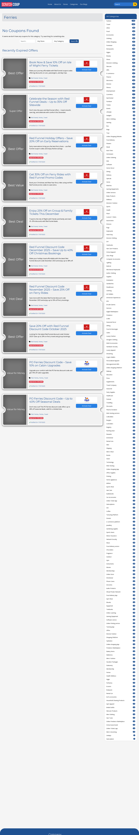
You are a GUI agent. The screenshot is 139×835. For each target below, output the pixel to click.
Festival (120, 399)
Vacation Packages (120, 662)
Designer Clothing (120, 340)
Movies (120, 567)
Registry (120, 427)
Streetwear (120, 578)
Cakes (120, 333)
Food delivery (120, 140)
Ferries (41, 78)
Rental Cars (120, 441)
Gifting (120, 326)
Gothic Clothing (120, 273)
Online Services (120, 192)
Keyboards (120, 231)
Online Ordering (120, 157)
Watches (120, 185)
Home (50, 4)
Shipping (120, 448)
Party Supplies (120, 392)
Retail (120, 147)
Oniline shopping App (120, 644)
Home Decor (120, 168)
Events (120, 108)
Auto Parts (120, 150)
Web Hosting (120, 466)
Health (120, 210)
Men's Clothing (120, 119)
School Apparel (120, 252)
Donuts (120, 518)
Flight (120, 679)
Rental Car (120, 693)
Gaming (120, 122)
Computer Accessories (120, 259)
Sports (120, 206)
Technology (120, 462)
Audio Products (120, 588)
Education (120, 375)
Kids (120, 161)
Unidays (120, 735)
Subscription (120, 739)
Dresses (120, 224)
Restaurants (120, 49)
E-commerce (120, 73)
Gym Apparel (120, 704)
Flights (120, 52)
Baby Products (120, 196)
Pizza (120, 378)
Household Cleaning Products (120, 700)
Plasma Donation (120, 410)
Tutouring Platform (120, 515)
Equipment (120, 606)
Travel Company (120, 385)
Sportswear (120, 98)
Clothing (120, 38)
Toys (120, 133)
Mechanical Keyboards (120, 269)
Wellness (120, 199)
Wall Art (120, 266)
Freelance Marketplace (120, 648)
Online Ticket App (120, 501)
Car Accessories (120, 497)
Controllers (120, 424)
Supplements (120, 382)
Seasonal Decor (120, 322)
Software (120, 164)
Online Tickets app (120, 728)
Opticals (120, 178)
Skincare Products (120, 711)
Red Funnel (34, 78)
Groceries (120, 585)
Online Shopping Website (120, 136)
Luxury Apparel (120, 350)
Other (120, 28)
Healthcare (120, 396)
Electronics (120, 80)
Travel (45, 78)
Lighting (120, 262)
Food (120, 31)
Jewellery (120, 525)
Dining (120, 171)
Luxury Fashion (120, 336)
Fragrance (120, 553)
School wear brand (120, 725)
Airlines (120, 483)
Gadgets (120, 115)
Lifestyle (120, 112)
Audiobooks (120, 494)
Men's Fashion (120, 658)
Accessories (120, 35)
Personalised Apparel (120, 361)
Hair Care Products (120, 248)
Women (120, 84)
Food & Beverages (120, 329)
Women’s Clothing (120, 63)
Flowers (120, 143)
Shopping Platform (120, 637)
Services (120, 308)
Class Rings (120, 255)
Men (120, 445)
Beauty (120, 56)
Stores (65, 4)
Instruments (120, 564)
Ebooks (120, 602)
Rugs (120, 227)
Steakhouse (120, 287)
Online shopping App (120, 469)
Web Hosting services (120, 413)
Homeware (120, 154)
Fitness (120, 87)
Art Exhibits (120, 294)
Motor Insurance (120, 536)
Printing (120, 476)
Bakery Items (120, 651)
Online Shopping (120, 42)
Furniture (120, 101)
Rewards (120, 434)
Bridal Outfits (120, 707)
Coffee (120, 511)
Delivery (120, 175)
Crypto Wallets (120, 357)
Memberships (120, 571)
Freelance (120, 315)
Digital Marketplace (120, 312)
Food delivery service (120, 546)
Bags (120, 129)
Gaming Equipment (120, 616)
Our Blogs (83, 4)
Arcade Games (120, 305)
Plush (120, 213)
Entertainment (120, 91)
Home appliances (120, 480)
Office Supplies (120, 473)
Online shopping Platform (120, 368)
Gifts (120, 70)
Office (120, 630)
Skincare (120, 66)
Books (120, 455)
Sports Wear (120, 487)
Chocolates (120, 550)
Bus (120, 126)
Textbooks (120, 609)
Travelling (120, 403)
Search (73, 41)
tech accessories (120, 697)
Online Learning (120, 613)
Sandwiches (120, 283)
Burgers (120, 420)
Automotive (120, 220)
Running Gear (120, 431)
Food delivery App (120, 595)
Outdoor (120, 557)
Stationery (120, 665)
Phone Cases (120, 581)
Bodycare (120, 690)
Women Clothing (120, 238)
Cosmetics (120, 94)
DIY (120, 241)
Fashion (120, 21)
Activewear (120, 438)
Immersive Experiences (120, 297)
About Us (57, 4)
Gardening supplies (120, 529)
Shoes (120, 59)
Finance (120, 77)
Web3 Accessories (120, 343)
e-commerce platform (120, 522)
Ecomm (120, 686)
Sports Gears (120, 532)
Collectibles (120, 417)
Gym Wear (120, 599)
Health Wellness (120, 676)
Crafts (120, 319)
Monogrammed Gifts (120, 364)
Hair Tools (120, 718)
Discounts (120, 406)
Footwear (120, 45)
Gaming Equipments (120, 189)
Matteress (120, 655)
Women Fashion (120, 634)
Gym (120, 560)
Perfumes (120, 683)
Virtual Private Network (120, 592)
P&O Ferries (34, 378)
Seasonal (120, 389)
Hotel (120, 459)
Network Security (120, 539)
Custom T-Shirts (120, 217)
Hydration (120, 641)
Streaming (120, 354)
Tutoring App (120, 627)
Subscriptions (120, 504)
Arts (120, 301)
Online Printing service (120, 623)
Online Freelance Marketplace (120, 721)
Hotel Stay (120, 234)
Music (120, 543)
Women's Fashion (120, 203)
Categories (74, 4)
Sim (120, 508)
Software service (120, 620)
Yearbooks (120, 245)
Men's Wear (120, 452)
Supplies (120, 276)
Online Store (120, 574)
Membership (120, 669)
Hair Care (120, 490)
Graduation (120, 280)
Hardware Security (120, 347)
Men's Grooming (120, 732)
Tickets (120, 105)
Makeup (120, 371)
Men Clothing (120, 714)
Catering (120, 290)
